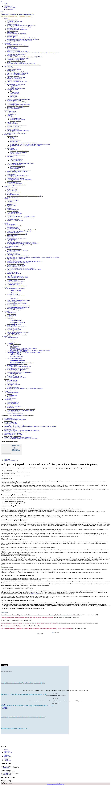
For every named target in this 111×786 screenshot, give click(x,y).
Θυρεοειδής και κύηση (12, 89)
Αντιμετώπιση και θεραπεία (16, 162)
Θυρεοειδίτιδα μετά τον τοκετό (17, 97)
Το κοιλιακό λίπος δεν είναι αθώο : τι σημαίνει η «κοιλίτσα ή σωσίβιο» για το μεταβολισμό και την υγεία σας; (33, 52)
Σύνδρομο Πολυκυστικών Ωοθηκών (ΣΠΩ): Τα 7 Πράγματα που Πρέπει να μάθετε (30, 144)
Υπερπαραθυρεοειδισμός (13, 212)
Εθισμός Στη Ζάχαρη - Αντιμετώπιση (15, 62)
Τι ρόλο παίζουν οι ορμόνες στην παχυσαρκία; (18, 51)
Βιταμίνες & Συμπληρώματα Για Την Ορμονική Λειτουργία (21, 216)
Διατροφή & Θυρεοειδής (12, 129)
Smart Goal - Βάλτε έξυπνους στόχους (16, 74)
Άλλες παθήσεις (7, 760)
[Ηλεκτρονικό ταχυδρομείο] (11, 460)
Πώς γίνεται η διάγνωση (15, 157)
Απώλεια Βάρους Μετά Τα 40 (14, 181)
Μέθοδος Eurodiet (11, 47)
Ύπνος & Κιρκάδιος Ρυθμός (13, 80)
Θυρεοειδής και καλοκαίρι (13, 126)
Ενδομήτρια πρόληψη (12, 103)
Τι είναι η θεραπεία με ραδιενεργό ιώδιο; (16, 125)
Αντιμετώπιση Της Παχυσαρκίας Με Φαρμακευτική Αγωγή (21, 63)
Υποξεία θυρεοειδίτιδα (15, 121)
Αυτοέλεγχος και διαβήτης (13, 24)
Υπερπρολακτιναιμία (12, 202)
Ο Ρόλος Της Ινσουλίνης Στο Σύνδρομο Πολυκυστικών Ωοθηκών (25, 145)
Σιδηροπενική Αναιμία (12, 172)
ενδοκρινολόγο (34, 593)
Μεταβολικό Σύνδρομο (12, 31)
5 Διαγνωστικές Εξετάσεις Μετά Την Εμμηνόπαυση (19, 179)
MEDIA (6, 5)
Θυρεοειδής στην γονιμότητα (14, 127)
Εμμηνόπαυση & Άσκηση (13, 182)
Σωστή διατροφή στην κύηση (14, 100)
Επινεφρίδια (9, 208)
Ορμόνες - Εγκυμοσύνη (12, 187)
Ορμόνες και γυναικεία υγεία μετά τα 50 (19, 151)
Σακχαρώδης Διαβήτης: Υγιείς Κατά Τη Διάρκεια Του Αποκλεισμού (23, 39)
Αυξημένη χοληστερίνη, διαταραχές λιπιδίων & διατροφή (20, 217)
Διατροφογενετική (11, 70)
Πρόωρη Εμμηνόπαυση (15, 153)
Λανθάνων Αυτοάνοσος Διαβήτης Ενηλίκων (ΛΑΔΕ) (19, 40)
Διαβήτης (6, 749)
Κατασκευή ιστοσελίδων (53, 784)
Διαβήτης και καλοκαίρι (12, 22)
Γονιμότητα (6, 757)
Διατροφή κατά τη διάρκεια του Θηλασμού (17, 102)
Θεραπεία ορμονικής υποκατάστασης (18, 152)
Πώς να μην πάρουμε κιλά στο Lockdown (17, 81)
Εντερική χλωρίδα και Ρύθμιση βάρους (16, 54)
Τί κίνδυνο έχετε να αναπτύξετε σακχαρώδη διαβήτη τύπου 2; (21, 25)
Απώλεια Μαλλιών (11, 174)
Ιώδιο (11, 91)
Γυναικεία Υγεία (7, 756)
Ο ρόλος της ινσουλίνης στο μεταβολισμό (17, 29)
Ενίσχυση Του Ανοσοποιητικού (14, 78)
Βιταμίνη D (9, 193)
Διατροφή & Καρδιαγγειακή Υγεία (15, 220)
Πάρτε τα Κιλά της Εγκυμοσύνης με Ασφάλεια (18, 106)
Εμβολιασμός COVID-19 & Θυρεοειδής (16, 133)
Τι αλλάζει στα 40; (14, 168)
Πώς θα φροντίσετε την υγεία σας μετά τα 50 (20, 170)
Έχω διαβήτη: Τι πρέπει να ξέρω (14, 21)
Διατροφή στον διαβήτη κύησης (17, 88)
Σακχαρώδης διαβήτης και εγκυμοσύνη (16, 84)
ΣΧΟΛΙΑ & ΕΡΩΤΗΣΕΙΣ (10, 7)
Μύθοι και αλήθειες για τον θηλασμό (15, 107)
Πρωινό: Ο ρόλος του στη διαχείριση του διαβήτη (19, 27)
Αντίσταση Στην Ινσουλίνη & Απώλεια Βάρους (18, 58)
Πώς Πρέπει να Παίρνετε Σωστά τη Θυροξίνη (18, 130)
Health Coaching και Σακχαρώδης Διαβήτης (17, 72)
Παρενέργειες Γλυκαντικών (13, 42)
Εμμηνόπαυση (10, 148)
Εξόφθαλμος (10, 115)
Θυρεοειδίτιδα (13, 95)
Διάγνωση (12, 138)
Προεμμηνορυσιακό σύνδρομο (17, 166)
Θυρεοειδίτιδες (10, 117)
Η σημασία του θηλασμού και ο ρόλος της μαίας (18, 104)
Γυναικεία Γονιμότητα (12, 189)
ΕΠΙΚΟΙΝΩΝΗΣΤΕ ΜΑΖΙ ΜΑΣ (9, 16)
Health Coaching (8, 752)
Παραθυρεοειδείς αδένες (13, 209)
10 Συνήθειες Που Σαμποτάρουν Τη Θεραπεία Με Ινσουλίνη (21, 37)
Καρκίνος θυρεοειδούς (12, 123)
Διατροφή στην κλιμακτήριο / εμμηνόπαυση (17, 171)
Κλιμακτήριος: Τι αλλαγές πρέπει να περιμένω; (18, 175)
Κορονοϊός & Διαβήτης (12, 35)
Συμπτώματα (13, 137)
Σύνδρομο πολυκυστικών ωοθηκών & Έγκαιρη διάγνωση (23, 142)
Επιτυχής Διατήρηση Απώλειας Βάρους (16, 61)
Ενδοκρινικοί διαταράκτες (13, 194)
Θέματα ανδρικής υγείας (12, 211)
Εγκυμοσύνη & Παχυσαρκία (13, 108)
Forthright (61, 784)
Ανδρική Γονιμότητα (12, 190)
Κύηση (5, 753)
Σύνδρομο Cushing (11, 205)
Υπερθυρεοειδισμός (14, 93)
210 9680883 (6, 773)
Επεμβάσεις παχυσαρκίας (13, 48)
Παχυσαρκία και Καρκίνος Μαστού (15, 59)
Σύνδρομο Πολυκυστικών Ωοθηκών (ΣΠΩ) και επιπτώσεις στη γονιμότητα (25, 196)
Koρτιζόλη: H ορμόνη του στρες (14, 213)
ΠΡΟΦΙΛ (6, 3)
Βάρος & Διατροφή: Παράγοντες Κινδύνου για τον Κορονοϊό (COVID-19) (24, 57)
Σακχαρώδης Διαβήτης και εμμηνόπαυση (16, 33)
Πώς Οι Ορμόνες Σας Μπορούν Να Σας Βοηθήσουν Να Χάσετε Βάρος (24, 65)
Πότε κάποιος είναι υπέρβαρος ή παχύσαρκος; (18, 46)
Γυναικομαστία (10, 215)
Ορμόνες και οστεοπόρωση (16, 159)
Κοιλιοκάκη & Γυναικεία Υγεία (14, 183)
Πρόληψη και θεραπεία (15, 140)
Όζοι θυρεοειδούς (14, 96)
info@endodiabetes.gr (6, 774)
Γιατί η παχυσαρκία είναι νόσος (14, 44)
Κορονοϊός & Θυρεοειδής (13, 132)
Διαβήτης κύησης (14, 87)
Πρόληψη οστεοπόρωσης (16, 160)
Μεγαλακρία (10, 204)
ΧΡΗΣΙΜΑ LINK (8, 6)
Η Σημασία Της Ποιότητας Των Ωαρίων (16, 185)
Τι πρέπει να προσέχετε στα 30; (17, 167)
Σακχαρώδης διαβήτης (12, 20)
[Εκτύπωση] (7, 459)
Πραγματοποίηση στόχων (13, 76)
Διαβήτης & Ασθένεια (12, 36)
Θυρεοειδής (6, 755)
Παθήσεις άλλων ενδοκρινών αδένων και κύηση (18, 99)
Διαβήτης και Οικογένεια (13, 28)
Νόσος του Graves (11, 114)
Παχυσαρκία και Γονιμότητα (13, 50)
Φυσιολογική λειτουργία (12, 200)
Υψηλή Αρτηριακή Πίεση (13, 219)
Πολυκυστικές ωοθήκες (12, 136)
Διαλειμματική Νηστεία (12, 55)
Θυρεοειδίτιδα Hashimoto (16, 118)
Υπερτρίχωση (10, 147)
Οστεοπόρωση (13, 149)
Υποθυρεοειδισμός (14, 92)
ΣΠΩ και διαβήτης (14, 141)
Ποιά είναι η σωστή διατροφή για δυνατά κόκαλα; (22, 163)
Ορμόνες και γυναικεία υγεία (14, 164)
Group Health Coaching (12, 67)
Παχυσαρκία (19, 415)
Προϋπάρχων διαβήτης (15, 85)
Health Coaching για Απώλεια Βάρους (16, 77)
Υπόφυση (6, 759)
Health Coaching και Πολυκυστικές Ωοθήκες (17, 73)
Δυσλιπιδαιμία (10, 32)
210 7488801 (6, 767)
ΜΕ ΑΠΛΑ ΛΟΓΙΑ (8, 9)
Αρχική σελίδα (12, 415)
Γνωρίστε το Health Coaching (14, 69)
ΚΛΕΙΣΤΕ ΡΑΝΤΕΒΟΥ (25, 16)
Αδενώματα (9, 201)
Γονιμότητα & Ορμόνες (12, 197)
